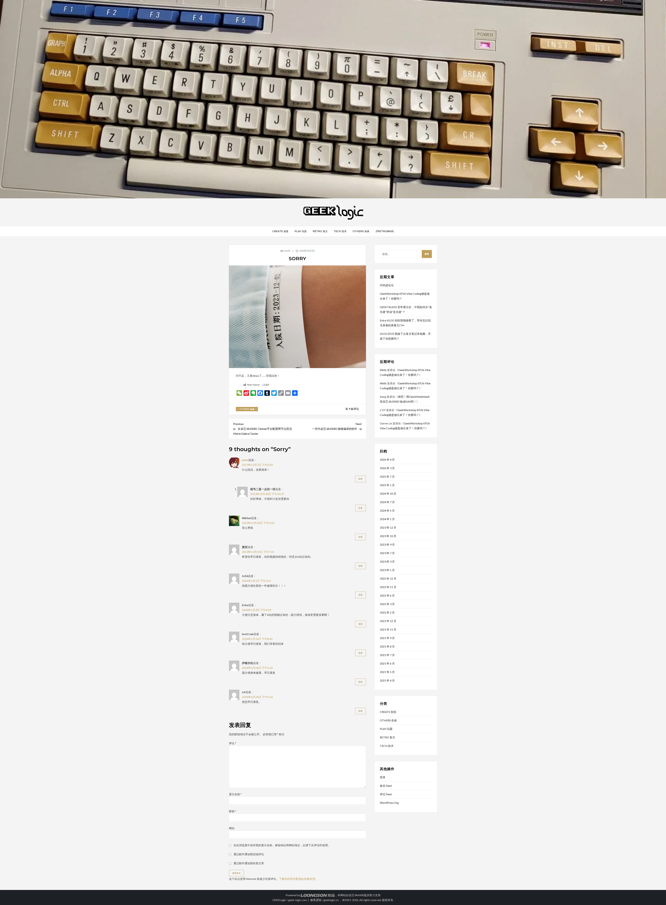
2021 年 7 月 (387, 655)
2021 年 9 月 (387, 638)
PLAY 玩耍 (300, 231)
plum (245, 460)
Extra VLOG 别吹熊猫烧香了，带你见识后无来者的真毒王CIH (405, 323)
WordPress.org (389, 802)
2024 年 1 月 (387, 519)
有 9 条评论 (352, 408)
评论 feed (386, 794)
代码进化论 (387, 285)
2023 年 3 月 (387, 561)
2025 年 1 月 (387, 485)
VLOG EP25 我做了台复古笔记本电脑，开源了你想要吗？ (405, 336)
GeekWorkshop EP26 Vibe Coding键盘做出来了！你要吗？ (405, 296)
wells (287, 250)
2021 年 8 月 (387, 646)
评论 (232, 743)
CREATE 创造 (280, 231)
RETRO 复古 (320, 231)
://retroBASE (384, 231)
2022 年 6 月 (387, 595)
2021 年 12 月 (388, 621)
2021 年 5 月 (387, 672)
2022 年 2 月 (387, 612)
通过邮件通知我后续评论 (248, 854)
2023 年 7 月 (387, 553)
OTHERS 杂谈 (361, 231)
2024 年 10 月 (388, 493)
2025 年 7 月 (387, 476)
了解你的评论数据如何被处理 (297, 878)
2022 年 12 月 (388, 578)
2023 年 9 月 (387, 544)
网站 (231, 828)
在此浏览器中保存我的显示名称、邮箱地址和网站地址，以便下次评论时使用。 (282, 845)
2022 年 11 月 (388, 587)
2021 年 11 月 (388, 629)
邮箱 (232, 811)
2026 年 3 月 (387, 468)
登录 (382, 777)
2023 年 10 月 (388, 536)
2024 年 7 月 (387, 502)
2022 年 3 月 (387, 604)
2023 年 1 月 (387, 570)
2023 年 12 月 (388, 527)
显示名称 (235, 794)
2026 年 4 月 (387, 459)
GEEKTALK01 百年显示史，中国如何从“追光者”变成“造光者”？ (406, 309)
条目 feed (386, 785)
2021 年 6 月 (387, 663)
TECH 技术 (340, 231)
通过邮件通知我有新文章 (248, 863)
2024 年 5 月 (387, 510)
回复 (360, 479)
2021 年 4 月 (387, 680)
